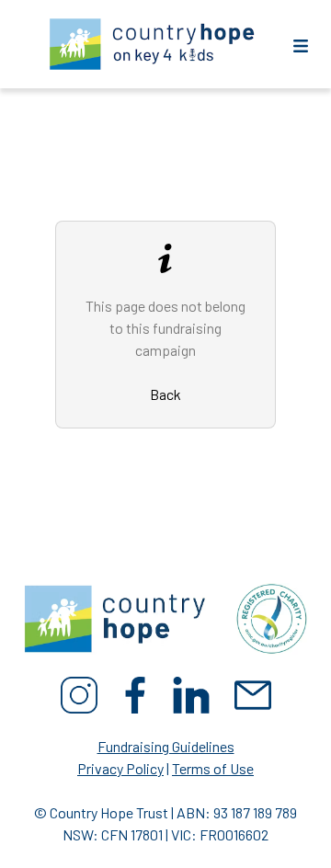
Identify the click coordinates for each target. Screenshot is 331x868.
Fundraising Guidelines (165, 746)
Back (165, 394)
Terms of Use (213, 768)
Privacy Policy (120, 768)
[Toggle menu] (300, 44)
